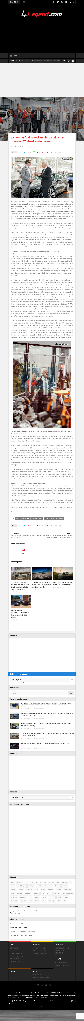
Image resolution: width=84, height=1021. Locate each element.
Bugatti (64, 886)
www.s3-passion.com (19, 927)
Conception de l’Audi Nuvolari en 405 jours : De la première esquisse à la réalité (42, 584)
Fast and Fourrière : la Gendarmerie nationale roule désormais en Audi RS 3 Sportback (20, 614)
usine (46, 519)
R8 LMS (36, 897)
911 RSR (51, 882)
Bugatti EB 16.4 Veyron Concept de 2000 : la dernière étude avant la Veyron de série (46, 705)
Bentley (57, 886)
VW (59, 901)
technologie (14, 901)
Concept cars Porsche (40, 953)
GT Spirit (58, 890)
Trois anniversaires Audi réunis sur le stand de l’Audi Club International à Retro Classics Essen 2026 (20, 586)
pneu (43, 893)
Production (14, 897)
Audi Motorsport (21, 886)
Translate (26, 683)
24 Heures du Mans (16, 882)
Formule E (50, 890)
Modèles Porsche (38, 948)
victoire (44, 901)
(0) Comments (39, 708)
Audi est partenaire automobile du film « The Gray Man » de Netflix (26, 535)
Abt (58, 882)
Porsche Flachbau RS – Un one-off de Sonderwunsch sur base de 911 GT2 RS (46, 744)
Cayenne (13, 890)
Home (13, 131)
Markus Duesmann (37, 519)
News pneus (36, 975)
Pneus (34, 971)
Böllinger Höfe (25, 519)
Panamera (35, 893)
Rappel (44, 897)
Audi (17, 131)
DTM (36, 890)
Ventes (37, 901)
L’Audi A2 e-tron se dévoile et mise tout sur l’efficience (62, 583)
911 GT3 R (43, 882)
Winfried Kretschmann (57, 519)
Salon (59, 897)
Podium (49, 893)
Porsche (57, 893)
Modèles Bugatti (61, 963)
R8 (30, 897)
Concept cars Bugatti (63, 965)
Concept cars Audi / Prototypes (17, 957)
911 (26, 882)
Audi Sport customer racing (44, 886)
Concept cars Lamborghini (60, 952)
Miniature (27, 893)
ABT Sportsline (66, 882)
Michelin (19, 893)
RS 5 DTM (51, 897)
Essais (12, 971)
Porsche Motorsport (67, 893)
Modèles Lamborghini (62, 948)
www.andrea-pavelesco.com (21, 935)
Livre (12, 893)
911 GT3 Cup (33, 882)
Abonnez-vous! (15, 913)
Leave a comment (37, 147)
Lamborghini (67, 890)
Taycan (66, 897)
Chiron (21, 890)
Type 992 (23, 901)
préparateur (23, 897)
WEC (64, 901)
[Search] (71, 693)
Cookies (42, 1007)
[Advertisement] (42, 34)
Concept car (29, 890)
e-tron (43, 890)
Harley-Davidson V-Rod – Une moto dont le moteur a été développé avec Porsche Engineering (31, 60)
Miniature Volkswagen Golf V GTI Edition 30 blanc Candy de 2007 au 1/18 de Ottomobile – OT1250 (47, 714)
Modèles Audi (14, 951)
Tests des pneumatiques (41, 978)
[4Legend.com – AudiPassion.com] (42, 13)
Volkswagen (52, 901)
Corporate (14, 948)
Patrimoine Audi (15, 961)
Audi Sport (31, 886)
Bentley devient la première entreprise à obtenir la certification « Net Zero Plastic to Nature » (58, 535)
